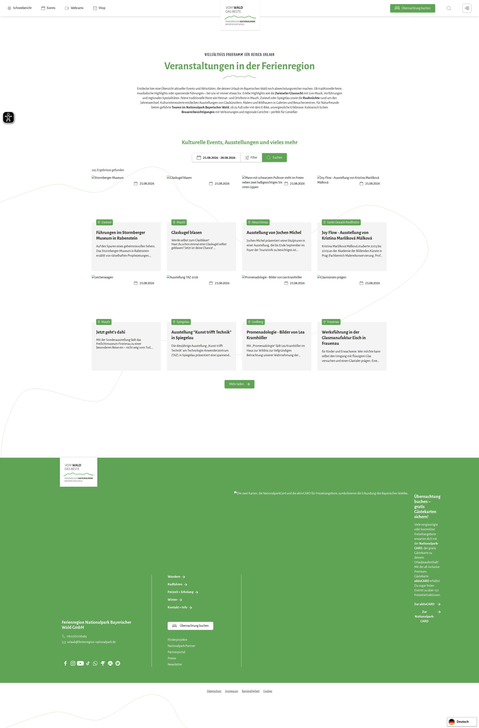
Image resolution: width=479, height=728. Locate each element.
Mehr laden (236, 384)
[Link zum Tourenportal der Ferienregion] (102, 663)
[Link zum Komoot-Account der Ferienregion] (110, 663)
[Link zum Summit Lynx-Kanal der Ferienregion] (117, 663)
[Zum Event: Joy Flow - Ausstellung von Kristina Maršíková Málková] (352, 202)
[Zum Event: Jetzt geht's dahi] (126, 301)
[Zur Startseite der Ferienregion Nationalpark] (240, 15)
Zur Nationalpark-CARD (424, 616)
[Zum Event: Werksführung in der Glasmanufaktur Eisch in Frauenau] (352, 301)
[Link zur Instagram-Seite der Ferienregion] (73, 663)
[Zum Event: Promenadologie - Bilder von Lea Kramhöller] (276, 301)
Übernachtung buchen (416, 8)
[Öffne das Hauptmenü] (467, 8)
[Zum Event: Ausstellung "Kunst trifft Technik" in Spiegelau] (201, 301)
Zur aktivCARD (424, 604)
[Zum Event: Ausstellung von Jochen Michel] (276, 202)
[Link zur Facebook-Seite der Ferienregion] (65, 663)
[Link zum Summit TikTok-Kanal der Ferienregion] (88, 663)
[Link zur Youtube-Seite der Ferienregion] (80, 663)
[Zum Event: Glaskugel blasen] (201, 202)
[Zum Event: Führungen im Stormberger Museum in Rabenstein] (126, 202)
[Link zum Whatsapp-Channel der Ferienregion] (95, 663)
